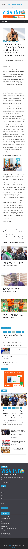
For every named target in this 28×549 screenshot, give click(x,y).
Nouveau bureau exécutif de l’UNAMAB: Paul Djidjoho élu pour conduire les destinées (13, 289)
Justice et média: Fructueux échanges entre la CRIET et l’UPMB (17, 450)
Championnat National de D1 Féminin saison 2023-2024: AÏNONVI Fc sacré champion (13, 315)
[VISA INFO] (3, 21)
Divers (2, 503)
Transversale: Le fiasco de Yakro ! (12, 336)
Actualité (5, 41)
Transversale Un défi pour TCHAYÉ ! (16, 350)
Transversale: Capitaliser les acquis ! (10, 356)
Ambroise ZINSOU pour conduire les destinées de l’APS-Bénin (18, 442)
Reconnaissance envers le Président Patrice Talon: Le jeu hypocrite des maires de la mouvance (13, 263)
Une (17, 41)
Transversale (18, 332)
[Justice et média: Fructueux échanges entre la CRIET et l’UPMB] (5, 450)
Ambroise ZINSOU (14, 58)
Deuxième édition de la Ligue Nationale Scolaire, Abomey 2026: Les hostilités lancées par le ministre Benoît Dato (13, 414)
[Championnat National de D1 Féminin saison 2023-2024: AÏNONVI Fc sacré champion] (14, 299)
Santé (2, 498)
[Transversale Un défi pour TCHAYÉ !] (5, 351)
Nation (9, 41)
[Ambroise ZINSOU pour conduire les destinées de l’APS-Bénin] (5, 443)
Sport (14, 41)
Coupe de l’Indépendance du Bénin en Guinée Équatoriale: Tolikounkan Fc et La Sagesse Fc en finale (13, 236)
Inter (2, 495)
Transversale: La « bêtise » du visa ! (10, 362)
